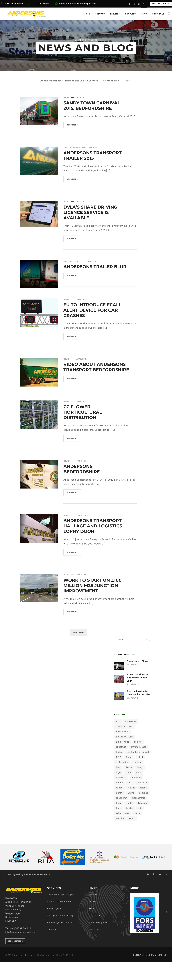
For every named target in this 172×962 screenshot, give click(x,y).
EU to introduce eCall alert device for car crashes (92, 310)
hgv (118, 767)
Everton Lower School (138, 752)
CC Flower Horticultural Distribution (82, 412)
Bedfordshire (122, 731)
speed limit (121, 798)
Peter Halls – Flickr (137, 661)
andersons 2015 (124, 726)
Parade (119, 782)
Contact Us (94, 929)
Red (130, 782)
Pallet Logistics (55, 908)
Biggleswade (122, 742)
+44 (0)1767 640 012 (20, 928)
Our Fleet (93, 901)
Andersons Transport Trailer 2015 (92, 155)
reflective (142, 782)
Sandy (119, 793)
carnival (138, 742)
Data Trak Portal (97, 915)
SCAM (131, 793)
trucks (129, 808)
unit (140, 808)
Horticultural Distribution (59, 901)
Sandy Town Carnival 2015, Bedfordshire (91, 105)
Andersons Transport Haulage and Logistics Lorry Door (92, 526)
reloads (131, 787)
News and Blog (111, 80)
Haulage (137, 762)
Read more (74, 126)
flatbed (129, 757)
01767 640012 (43, 3)
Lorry (128, 772)
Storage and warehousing (60, 915)
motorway (136, 777)
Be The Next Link (124, 736)
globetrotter (122, 762)
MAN (138, 772)
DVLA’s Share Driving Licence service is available (90, 212)
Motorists (121, 777)
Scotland (143, 793)
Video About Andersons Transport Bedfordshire (96, 367)
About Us (93, 894)
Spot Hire (51, 929)
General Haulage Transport (60, 894)
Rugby (143, 787)
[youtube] (134, 4)
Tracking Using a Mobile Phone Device (27, 874)
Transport (143, 803)
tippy (118, 803)
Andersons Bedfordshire (81, 469)
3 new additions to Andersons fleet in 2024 (137, 677)
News (66, 97)
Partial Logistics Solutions (60, 922)
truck (118, 808)
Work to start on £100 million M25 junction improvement (92, 585)
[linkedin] (139, 4)
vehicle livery (122, 813)
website (120, 818)
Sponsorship (138, 798)
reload (119, 787)
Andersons (130, 721)
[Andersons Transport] (20, 14)
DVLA (119, 752)
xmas (132, 818)
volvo (137, 813)
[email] (144, 4)
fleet (140, 757)
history (128, 767)
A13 (118, 721)
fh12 (118, 757)
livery (139, 767)
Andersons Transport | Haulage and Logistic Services (69, 80)
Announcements (71, 147)
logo (118, 772)
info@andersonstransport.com (81, 3)
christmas (121, 747)
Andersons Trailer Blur (94, 266)
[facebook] (129, 4)
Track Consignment (13, 3)
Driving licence (138, 747)
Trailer (129, 803)
